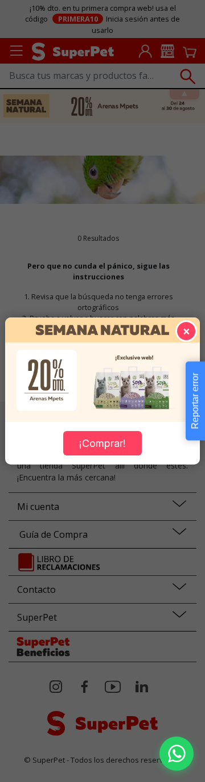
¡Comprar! (102, 443)
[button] (176, 754)
